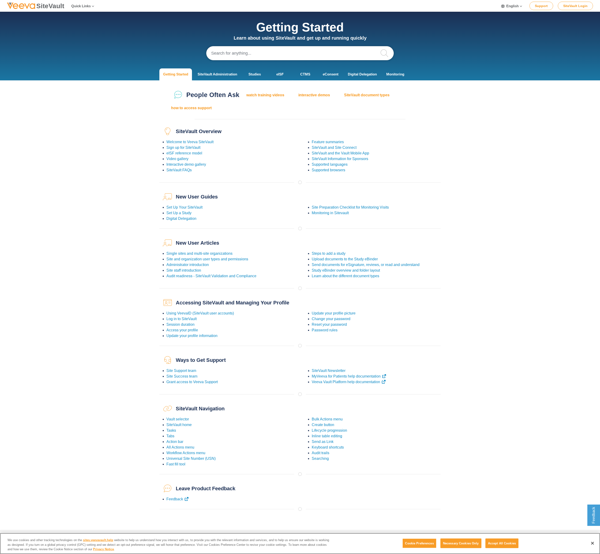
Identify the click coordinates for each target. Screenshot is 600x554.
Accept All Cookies (502, 543)
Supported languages (330, 164)
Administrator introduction (187, 265)
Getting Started (175, 74)
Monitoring (395, 74)
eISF (280, 74)
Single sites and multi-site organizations (199, 253)
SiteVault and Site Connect (334, 148)
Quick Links (81, 6)
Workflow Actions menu (185, 453)
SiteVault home (179, 425)
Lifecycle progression (329, 430)
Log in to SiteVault (181, 319)
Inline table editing (327, 436)
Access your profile (182, 330)
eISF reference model (184, 153)
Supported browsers (328, 170)
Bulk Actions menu (327, 419)
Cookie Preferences (419, 543)
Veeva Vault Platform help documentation (346, 382)
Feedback (174, 499)
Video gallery (177, 159)
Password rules (325, 330)
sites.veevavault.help (98, 540)
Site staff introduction (183, 270)
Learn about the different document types (345, 276)
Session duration (180, 324)
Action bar (174, 442)
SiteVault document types (367, 95)
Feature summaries (328, 142)
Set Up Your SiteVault (184, 207)
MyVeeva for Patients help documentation (346, 376)
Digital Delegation (362, 74)
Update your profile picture (334, 313)
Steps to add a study (328, 253)
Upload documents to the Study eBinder (345, 259)
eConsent (330, 74)
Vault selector (177, 419)
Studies (254, 74)
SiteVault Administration (217, 74)
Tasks (171, 430)
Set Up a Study (178, 213)
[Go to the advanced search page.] (387, 53)
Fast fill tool (175, 464)
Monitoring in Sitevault (330, 213)
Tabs (170, 436)
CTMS (305, 74)
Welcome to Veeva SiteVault (190, 142)
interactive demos (314, 95)
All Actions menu (180, 447)
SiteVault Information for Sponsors (340, 159)
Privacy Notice (103, 549)
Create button (323, 425)
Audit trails (320, 453)
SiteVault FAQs (179, 170)
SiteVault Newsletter (328, 371)
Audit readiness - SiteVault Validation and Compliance (211, 276)
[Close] (592, 543)
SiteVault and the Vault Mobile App (340, 153)
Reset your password (329, 324)
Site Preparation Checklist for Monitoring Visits (350, 207)
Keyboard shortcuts (328, 447)
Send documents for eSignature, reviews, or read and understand (366, 265)
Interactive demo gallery (186, 164)
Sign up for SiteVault (183, 148)
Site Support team (181, 371)
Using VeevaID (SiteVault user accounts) (200, 313)
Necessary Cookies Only (461, 543)
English (512, 6)
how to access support (191, 108)
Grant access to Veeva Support (192, 382)
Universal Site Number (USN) (191, 458)
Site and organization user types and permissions (207, 259)
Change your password (331, 319)
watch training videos (265, 95)
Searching (320, 458)
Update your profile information (192, 336)
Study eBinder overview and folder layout (346, 270)
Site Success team (181, 376)
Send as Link (323, 442)
